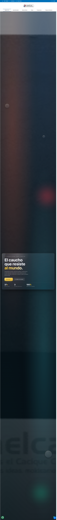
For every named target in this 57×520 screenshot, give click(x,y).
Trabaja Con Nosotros (48, 10)
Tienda (32, 10)
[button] (2, 517)
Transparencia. (39, 10)
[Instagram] (52, 1)
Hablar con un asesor (19, 279)
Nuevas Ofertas (24, 10)
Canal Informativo (16, 10)
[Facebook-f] (51, 1)
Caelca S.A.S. (7, 10)
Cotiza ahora (8, 279)
